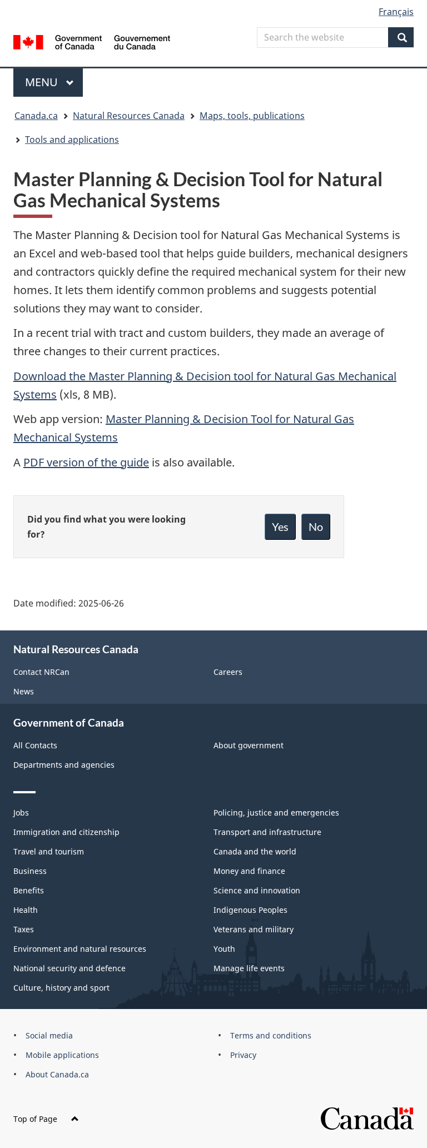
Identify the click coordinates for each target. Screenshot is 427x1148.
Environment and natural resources (79, 948)
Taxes (23, 929)
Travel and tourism (48, 851)
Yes (280, 526)
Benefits (28, 890)
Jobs (21, 812)
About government (249, 745)
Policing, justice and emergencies (276, 812)
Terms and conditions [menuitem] (270, 1035)
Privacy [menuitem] (243, 1055)
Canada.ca (36, 116)
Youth (224, 948)
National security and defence (69, 968)
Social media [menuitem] (49, 1035)
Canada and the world (255, 851)
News (23, 691)
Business (30, 871)
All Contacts (35, 745)
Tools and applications (72, 139)
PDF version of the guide (86, 462)
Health (25, 910)
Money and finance (249, 871)
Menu (43, 82)
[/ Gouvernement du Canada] (92, 41)
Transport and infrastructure (267, 832)
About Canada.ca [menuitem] (57, 1074)
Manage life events (249, 968)
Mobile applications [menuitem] (62, 1055)
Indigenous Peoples (250, 910)
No (316, 526)
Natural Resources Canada (129, 116)
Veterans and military (254, 929)
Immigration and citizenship (66, 832)
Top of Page (35, 1119)
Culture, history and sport (61, 987)
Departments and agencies (64, 764)
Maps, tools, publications (252, 116)
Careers (228, 672)
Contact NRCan (41, 672)
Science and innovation (257, 890)
